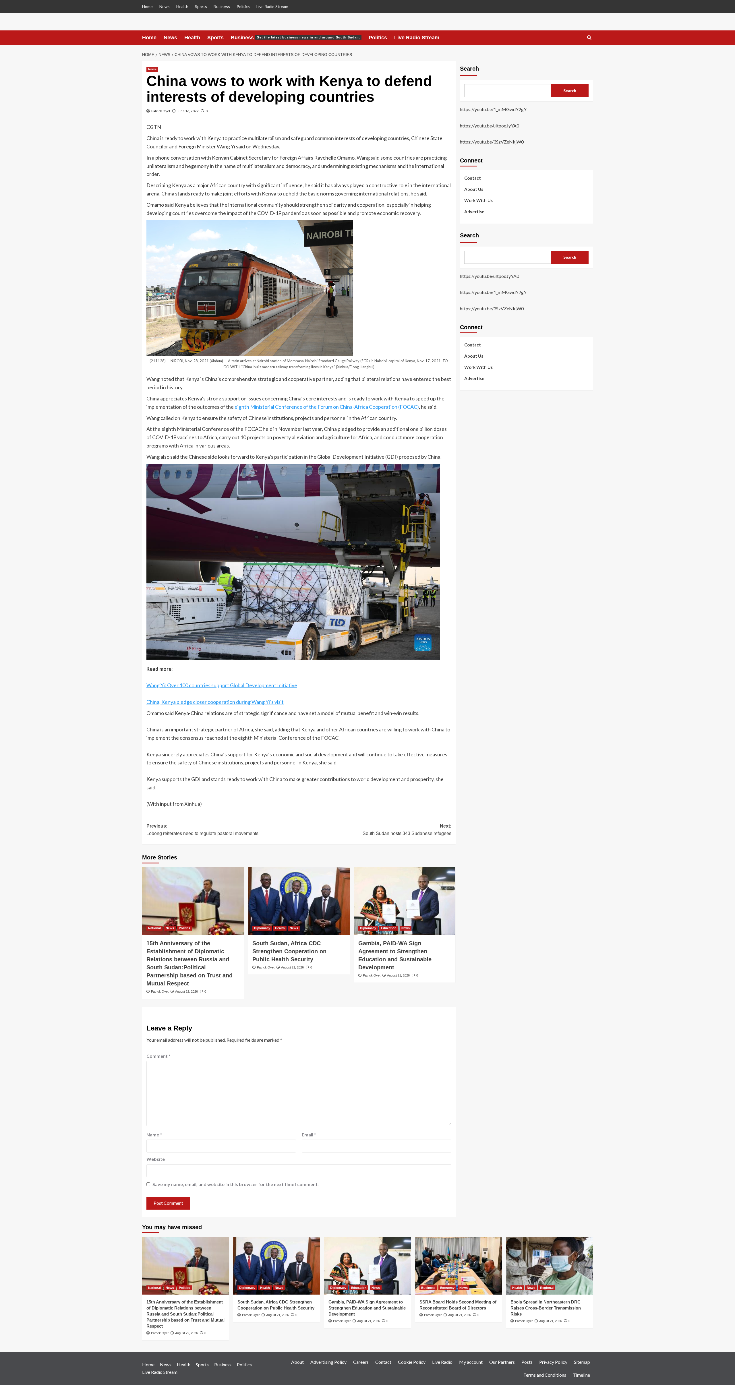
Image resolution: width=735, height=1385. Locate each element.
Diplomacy (262, 928)
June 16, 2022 (188, 111)
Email (309, 1134)
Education (388, 928)
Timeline (581, 1375)
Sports (201, 6)
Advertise (474, 211)
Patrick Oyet (160, 111)
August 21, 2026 (292, 967)
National (154, 928)
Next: (407, 830)
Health (182, 6)
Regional (547, 1287)
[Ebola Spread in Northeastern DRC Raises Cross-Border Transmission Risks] (549, 1266)
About (297, 1362)
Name (154, 1134)
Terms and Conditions (544, 1375)
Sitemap (582, 1362)
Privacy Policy (553, 1362)
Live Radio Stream (272, 6)
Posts (527, 1362)
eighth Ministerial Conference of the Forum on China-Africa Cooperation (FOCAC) (327, 407)
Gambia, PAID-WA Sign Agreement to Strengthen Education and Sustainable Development (367, 1307)
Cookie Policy (411, 1362)
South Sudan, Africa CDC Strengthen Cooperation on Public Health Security (289, 951)
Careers (361, 1362)
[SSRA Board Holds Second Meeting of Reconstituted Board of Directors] (458, 1266)
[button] (589, 38)
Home (147, 6)
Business (222, 6)
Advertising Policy (328, 1362)
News (164, 6)
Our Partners (502, 1362)
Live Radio (442, 1362)
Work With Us (478, 200)
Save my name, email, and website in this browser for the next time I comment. (235, 1184)
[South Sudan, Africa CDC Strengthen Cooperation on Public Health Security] (299, 901)
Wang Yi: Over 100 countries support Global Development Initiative (221, 685)
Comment (158, 1056)
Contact (472, 177)
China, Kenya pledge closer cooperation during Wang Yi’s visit (215, 702)
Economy (447, 1287)
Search (469, 68)
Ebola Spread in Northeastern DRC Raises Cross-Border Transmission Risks (545, 1307)
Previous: (202, 830)
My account (471, 1362)
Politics (243, 6)
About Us (473, 188)
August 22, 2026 (186, 991)
